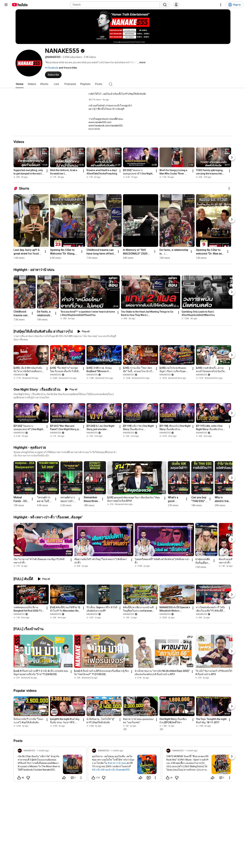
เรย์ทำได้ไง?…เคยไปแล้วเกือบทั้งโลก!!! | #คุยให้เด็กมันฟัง (117, 93)
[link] (50, 765)
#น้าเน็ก (96, 769)
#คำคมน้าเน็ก (108, 769)
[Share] (64, 777)
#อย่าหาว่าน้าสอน (117, 763)
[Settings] (221, 5)
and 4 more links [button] (68, 67)
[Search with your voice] (176, 4)
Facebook (52, 67)
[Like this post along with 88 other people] (19, 777)
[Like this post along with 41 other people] (167, 777)
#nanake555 (123, 769)
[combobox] (116, 5)
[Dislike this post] (28, 777)
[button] (94, 129)
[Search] (164, 4)
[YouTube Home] (19, 4)
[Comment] (148, 777)
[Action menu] (81, 777)
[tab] (20, 84)
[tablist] (123, 84)
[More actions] (47, 171)
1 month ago (43, 750)
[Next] (231, 157)
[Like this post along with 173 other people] (93, 777)
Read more (94, 129)
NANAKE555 (19, 375)
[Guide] (6, 5)
